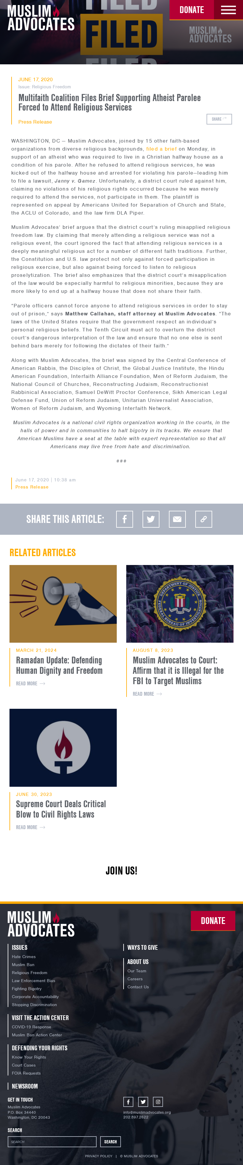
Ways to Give (142, 947)
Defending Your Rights (39, 1047)
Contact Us (138, 987)
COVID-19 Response (31, 1027)
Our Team (136, 971)
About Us (137, 961)
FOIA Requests (26, 1073)
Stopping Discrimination (34, 1004)
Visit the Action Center (40, 1017)
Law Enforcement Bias (33, 980)
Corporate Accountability (35, 996)
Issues (19, 947)
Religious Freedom (51, 87)
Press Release (35, 122)
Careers (135, 979)
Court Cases (24, 1065)
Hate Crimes (24, 956)
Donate (192, 10)
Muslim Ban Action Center (37, 1035)
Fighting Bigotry (26, 988)
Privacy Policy (98, 1156)
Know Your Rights (29, 1057)
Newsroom (25, 1086)
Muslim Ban (23, 964)
